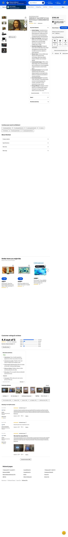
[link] (46, 390)
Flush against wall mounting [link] (10, 364)
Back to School (31, 7)
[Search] (43, 3)
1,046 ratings (40, 23)
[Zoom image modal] (25, 23)
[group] (35, 23)
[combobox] (36, 3)
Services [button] (13, 7)
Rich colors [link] (6, 372)
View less (21, 381)
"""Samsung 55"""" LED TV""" (50, 469)
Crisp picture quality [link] (9, 360)
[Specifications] (48, 143)
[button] (50, 3)
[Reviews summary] (37, 23)
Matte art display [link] (8, 368)
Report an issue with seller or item (60, 50)
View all (47, 385)
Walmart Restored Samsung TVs (9, 474)
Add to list (57, 53)
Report (27, 415)
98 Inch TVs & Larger (28, 476)
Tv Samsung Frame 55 (48, 472)
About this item (6, 135)
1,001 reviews (14, 341)
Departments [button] (5, 7)
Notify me (57, 33)
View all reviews (6, 347)
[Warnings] (48, 151)
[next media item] (25, 25)
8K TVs (25, 474)
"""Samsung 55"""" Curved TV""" (9, 469)
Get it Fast (45, 7)
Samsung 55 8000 (6, 472)
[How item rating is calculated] (14, 343)
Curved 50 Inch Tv (27, 469)
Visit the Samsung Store (33, 16)
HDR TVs (4, 476)
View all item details (35, 93)
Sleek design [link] (7, 357)
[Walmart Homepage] (3, 3)
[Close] (24, 7)
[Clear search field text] (40, 3)
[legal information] (62, 19)
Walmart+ (51, 7)
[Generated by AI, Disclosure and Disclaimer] (48, 93)
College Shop (38, 7)
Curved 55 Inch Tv (27, 472)
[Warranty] (48, 147)
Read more (16, 413)
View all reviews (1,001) (25, 459)
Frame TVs (46, 474)
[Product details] (48, 139)
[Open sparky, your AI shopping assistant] (64, 533)
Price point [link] (6, 378)
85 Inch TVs (46, 476)
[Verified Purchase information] (26, 407)
